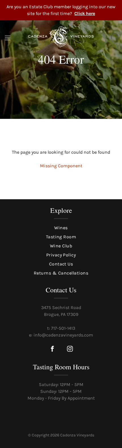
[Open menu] (7, 37)
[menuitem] (61, 227)
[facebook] (52, 349)
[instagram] (69, 349)
